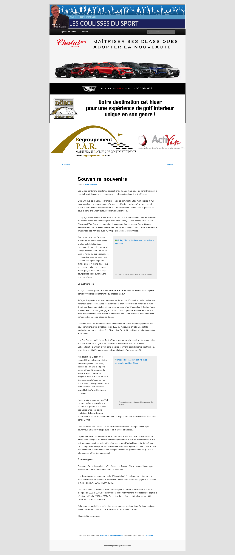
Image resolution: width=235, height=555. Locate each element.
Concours (84, 31)
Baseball (103, 535)
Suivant (171, 164)
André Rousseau (116, 535)
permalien (149, 535)
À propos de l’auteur (68, 31)
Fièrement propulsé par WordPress (117, 545)
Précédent (65, 164)
